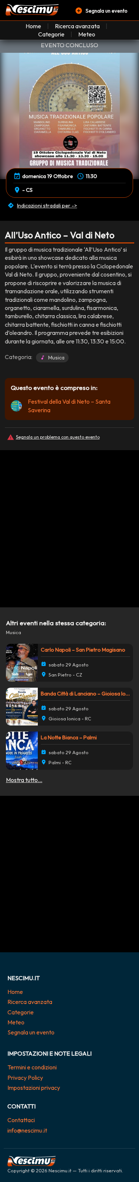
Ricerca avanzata (77, 26)
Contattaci (21, 1120)
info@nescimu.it (27, 1130)
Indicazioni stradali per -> (47, 205)
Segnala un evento (30, 1032)
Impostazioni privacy (33, 1087)
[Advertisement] (69, 522)
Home (33, 26)
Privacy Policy (25, 1077)
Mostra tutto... (24, 780)
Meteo (86, 34)
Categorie (51, 34)
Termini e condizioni (32, 1067)
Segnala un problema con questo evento (58, 437)
